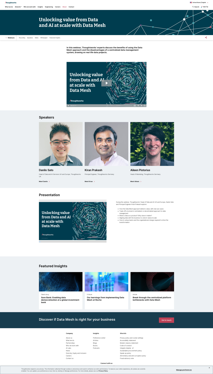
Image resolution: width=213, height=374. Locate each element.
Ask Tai (205, 7)
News (68, 351)
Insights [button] (40, 7)
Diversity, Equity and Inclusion (76, 353)
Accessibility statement (128, 340)
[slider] (104, 105)
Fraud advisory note (127, 358)
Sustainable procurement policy (131, 351)
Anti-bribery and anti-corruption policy (133, 356)
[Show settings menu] (141, 105)
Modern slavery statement (129, 343)
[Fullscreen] (144, 105)
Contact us (69, 358)
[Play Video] (68, 105)
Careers (68, 356)
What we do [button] (9, 7)
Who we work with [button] (30, 7)
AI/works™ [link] (18, 7)
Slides (36, 38)
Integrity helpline (125, 348)
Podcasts (96, 348)
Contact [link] (71, 7)
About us (69, 338)
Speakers (30, 38)
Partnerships (70, 343)
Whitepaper (44, 38)
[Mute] (138, 105)
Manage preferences (184, 370)
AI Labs (68, 348)
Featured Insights (55, 38)
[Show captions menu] (134, 105)
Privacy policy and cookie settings (131, 338)
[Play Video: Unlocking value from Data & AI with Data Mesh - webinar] (106, 83)
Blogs (95, 343)
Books (95, 345)
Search (196, 7)
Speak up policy (125, 353)
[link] (44, 181)
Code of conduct (126, 345)
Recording (22, 38)
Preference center (99, 338)
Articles (95, 340)
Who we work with (72, 345)
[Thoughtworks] (10, 2)
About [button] (64, 7)
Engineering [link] (49, 7)
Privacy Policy (103, 371)
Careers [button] (57, 7)
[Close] (209, 368)
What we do (70, 340)
